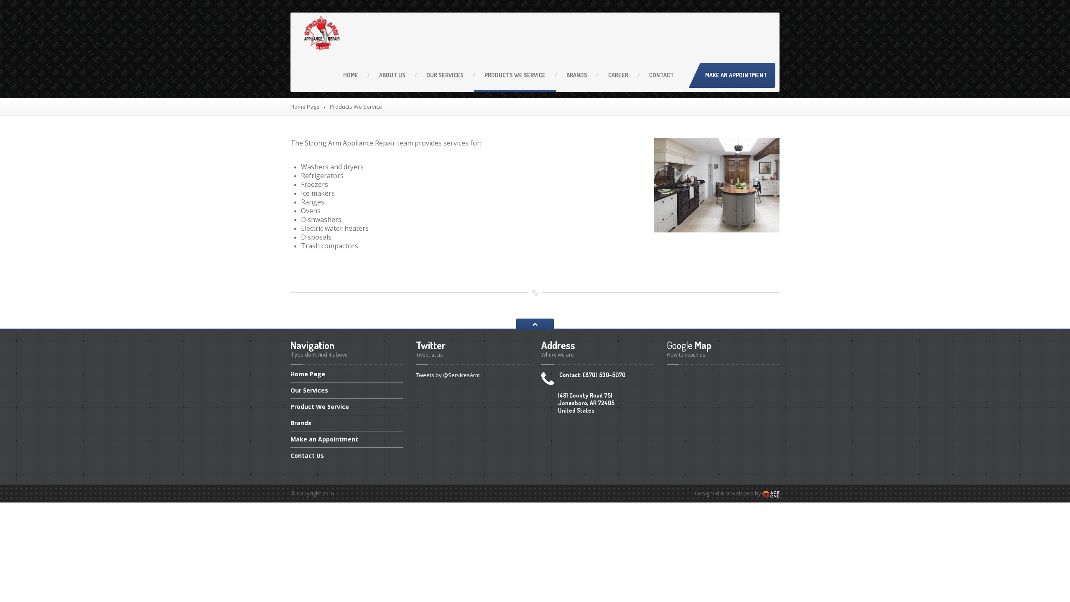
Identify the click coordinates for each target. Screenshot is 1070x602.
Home (350, 75)
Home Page (305, 106)
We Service (514, 75)
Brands (576, 75)
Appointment (324, 439)
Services (445, 75)
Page (307, 374)
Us (392, 75)
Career (618, 75)
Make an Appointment (736, 75)
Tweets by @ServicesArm (448, 375)
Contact (661, 75)
